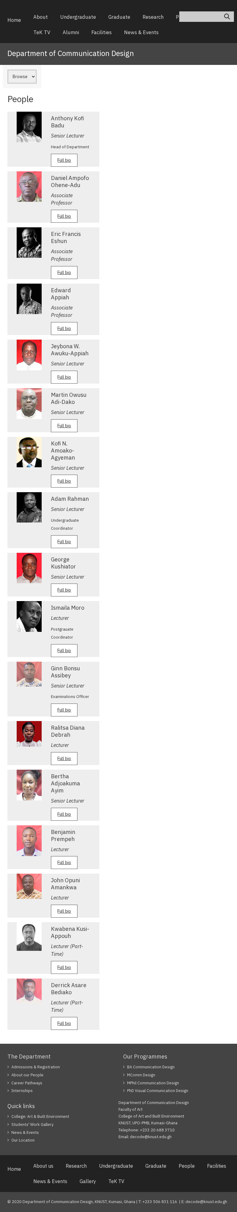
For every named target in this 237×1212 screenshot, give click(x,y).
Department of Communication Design (70, 53)
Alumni (71, 32)
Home (14, 20)
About (40, 17)
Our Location (23, 1140)
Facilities (101, 32)
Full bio (64, 160)
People (187, 1166)
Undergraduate (78, 17)
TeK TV (41, 32)
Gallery (88, 1181)
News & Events (141, 32)
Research (153, 17)
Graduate (119, 17)
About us (43, 1166)
